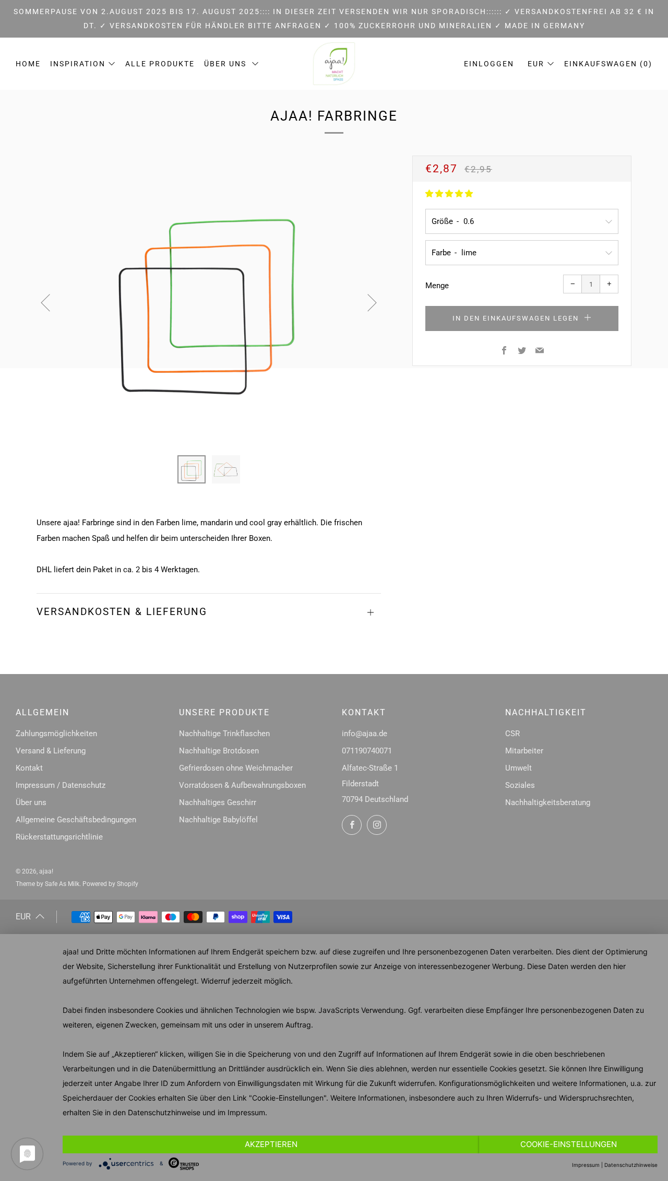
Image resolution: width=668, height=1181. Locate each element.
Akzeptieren (271, 1144)
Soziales (520, 785)
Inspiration (77, 64)
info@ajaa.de (364, 733)
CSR (512, 733)
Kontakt (29, 768)
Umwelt (518, 768)
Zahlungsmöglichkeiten (56, 733)
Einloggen (489, 64)
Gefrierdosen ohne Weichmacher (236, 768)
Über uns (226, 64)
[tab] (191, 469)
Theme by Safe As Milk (47, 884)
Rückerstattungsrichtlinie (59, 837)
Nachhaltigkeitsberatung (547, 802)
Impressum (246, 1112)
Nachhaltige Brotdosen (219, 750)
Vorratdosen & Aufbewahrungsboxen (242, 785)
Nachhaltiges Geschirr (217, 802)
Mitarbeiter (524, 750)
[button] (449, 193)
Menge (437, 285)
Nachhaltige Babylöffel (218, 819)
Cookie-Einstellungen (568, 1144)
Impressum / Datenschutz (60, 785)
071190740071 (367, 750)
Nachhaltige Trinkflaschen (224, 733)
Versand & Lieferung (51, 750)
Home (28, 64)
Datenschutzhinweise (164, 1112)
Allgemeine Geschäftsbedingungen (76, 819)
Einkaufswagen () (608, 64)
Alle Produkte (160, 64)
